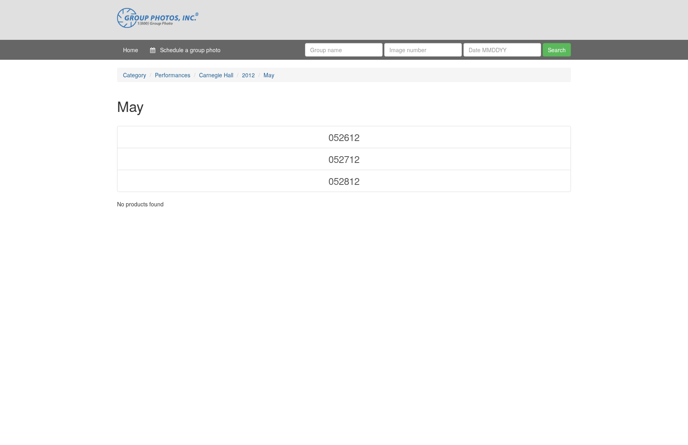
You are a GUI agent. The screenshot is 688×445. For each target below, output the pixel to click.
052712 (344, 159)
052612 (344, 137)
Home (130, 50)
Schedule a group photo (188, 50)
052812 (344, 181)
